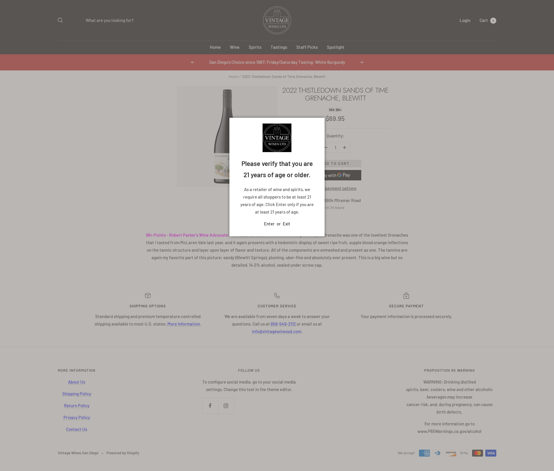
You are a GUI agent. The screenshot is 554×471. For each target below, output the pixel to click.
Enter (269, 223)
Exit (286, 223)
